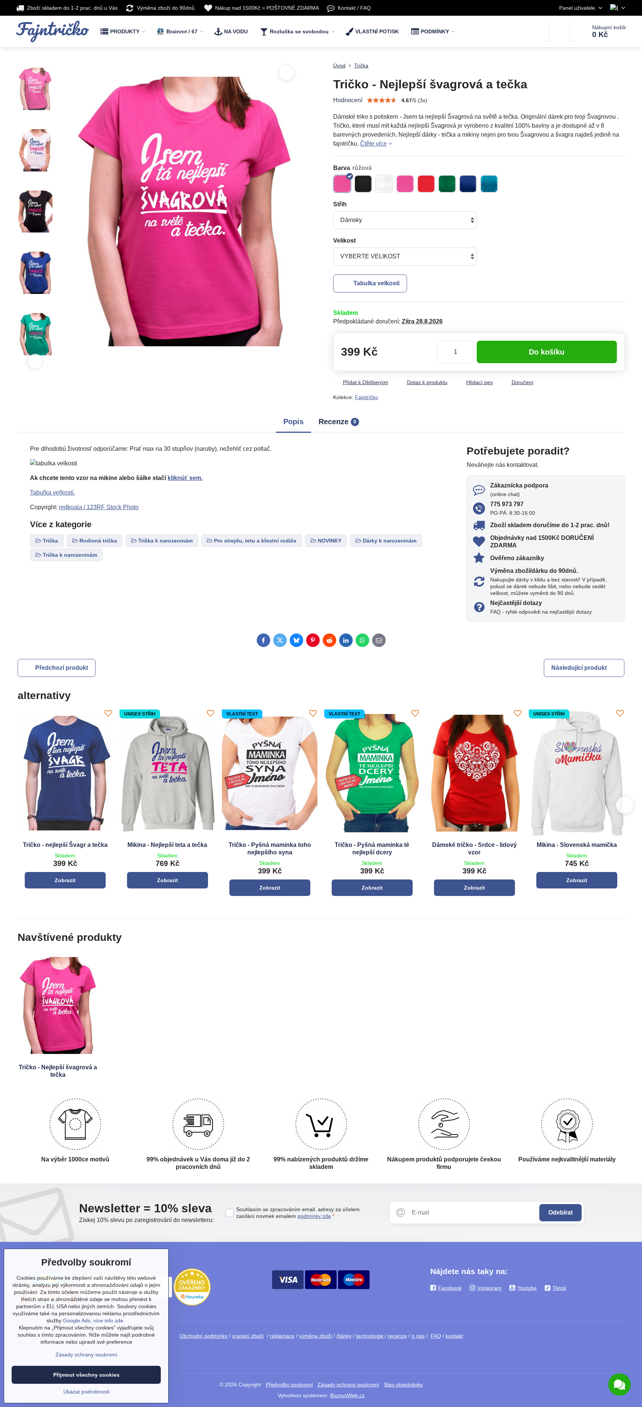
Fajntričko (366, 397)
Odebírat (560, 1212)
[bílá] (384, 184)
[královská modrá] (468, 184)
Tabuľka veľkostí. (52, 492)
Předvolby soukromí (289, 1385)
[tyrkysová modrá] (489, 184)
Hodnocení (347, 100)
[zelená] (447, 184)
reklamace (282, 1336)
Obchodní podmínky (203, 1336)
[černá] (363, 184)
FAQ (436, 1336)
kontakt (454, 1336)
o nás (418, 1336)
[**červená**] (426, 184)
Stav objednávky (403, 1385)
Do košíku (546, 352)
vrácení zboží (248, 1336)
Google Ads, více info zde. (94, 1321)
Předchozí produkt (61, 668)
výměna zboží (315, 1336)
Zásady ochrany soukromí (348, 1385)
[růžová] (342, 184)
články (344, 1336)
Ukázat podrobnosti (86, 1392)
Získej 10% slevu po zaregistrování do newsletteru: (146, 1220)
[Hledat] (559, 31)
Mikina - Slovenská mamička (577, 845)
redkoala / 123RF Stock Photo (99, 507)
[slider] (382, 100)
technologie (370, 1336)
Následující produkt (579, 668)
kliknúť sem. (185, 478)
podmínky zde (314, 1216)
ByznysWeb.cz (347, 1395)
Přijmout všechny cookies (86, 1375)
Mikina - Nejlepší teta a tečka (167, 845)
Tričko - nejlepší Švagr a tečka (65, 845)
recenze (397, 1336)
